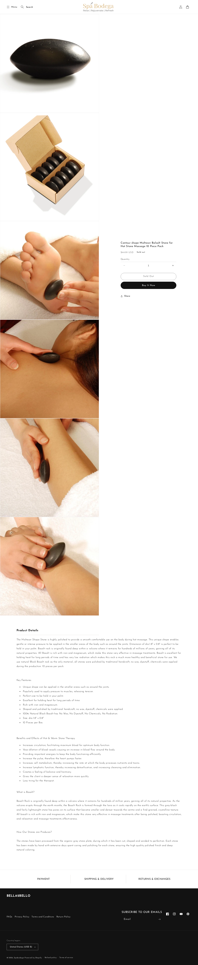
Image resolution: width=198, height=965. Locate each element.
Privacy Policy (22, 917)
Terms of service (66, 958)
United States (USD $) (21, 947)
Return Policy (63, 917)
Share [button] (127, 296)
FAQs (9, 917)
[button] (8, 7)
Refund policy (51, 958)
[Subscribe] (159, 919)
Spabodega (19, 958)
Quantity (125, 259)
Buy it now (148, 285)
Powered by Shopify (33, 958)
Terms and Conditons (43, 917)
